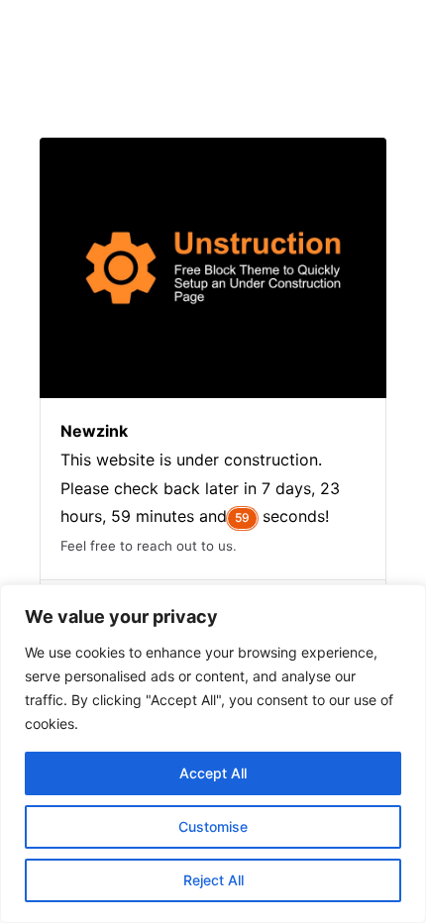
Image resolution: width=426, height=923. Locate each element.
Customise (213, 826)
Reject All (213, 880)
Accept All (213, 773)
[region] (213, 753)
